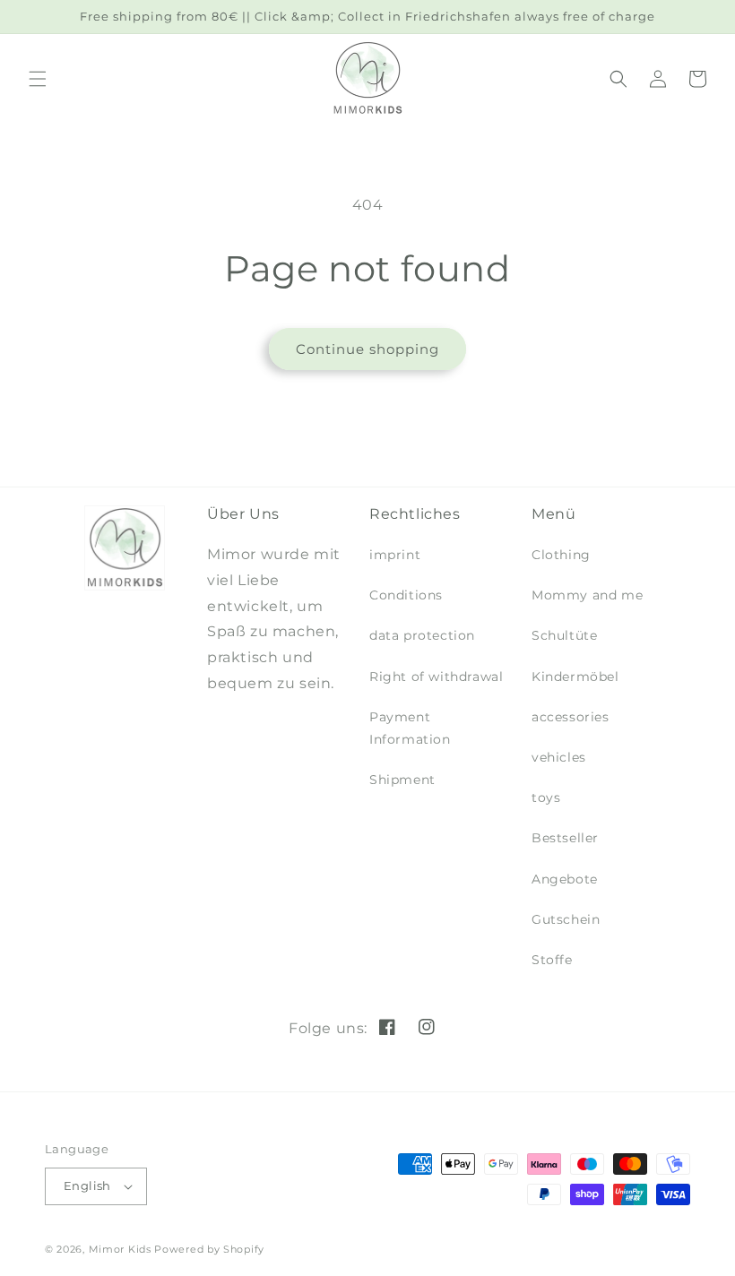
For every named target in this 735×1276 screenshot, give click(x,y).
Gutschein (566, 919)
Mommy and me (587, 595)
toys (546, 797)
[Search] (618, 79)
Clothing (561, 555)
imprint (394, 555)
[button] (37, 79)
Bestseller (565, 838)
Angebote (565, 879)
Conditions (406, 595)
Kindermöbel (575, 676)
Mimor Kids (120, 1249)
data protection (422, 635)
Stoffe (552, 960)
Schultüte (564, 635)
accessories (571, 717)
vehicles (559, 757)
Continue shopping (367, 349)
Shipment (402, 780)
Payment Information (410, 728)
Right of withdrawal (436, 676)
